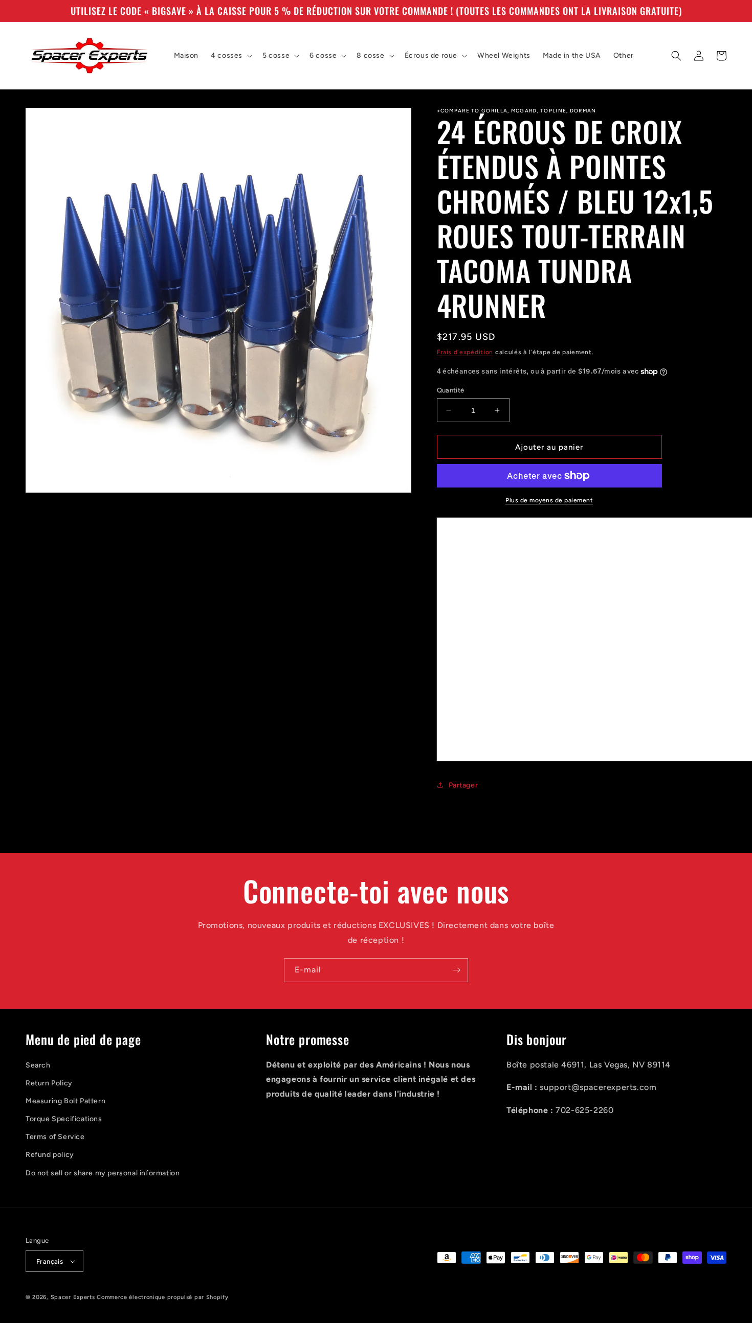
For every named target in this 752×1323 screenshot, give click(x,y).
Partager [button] (463, 785)
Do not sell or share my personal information (103, 1173)
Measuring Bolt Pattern (65, 1101)
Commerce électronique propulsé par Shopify (162, 1297)
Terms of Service (55, 1136)
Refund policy (50, 1154)
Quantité (451, 390)
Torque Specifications (64, 1119)
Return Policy (49, 1083)
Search (38, 1065)
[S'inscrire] (456, 970)
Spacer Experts (73, 1297)
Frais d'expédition (465, 352)
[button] (230, 55)
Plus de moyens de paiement (549, 500)
